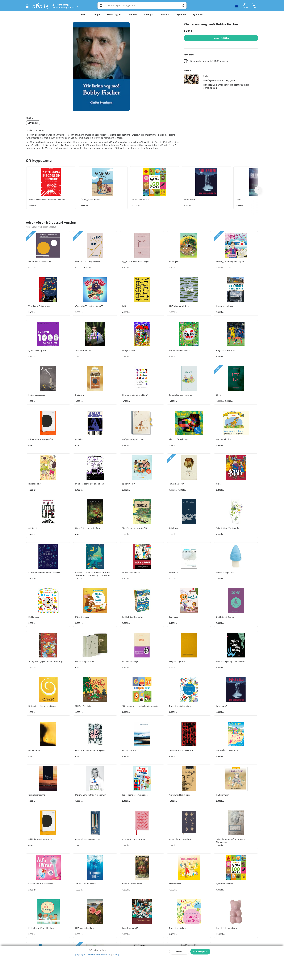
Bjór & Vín (198, 14)
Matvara (133, 14)
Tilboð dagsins (114, 14)
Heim (83, 14)
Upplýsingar (80, 954)
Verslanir (165, 14)
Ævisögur (33, 122)
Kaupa (221, 38)
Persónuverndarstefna (99, 954)
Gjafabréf (181, 14)
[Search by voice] (183, 5)
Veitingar (148, 14)
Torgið (96, 14)
